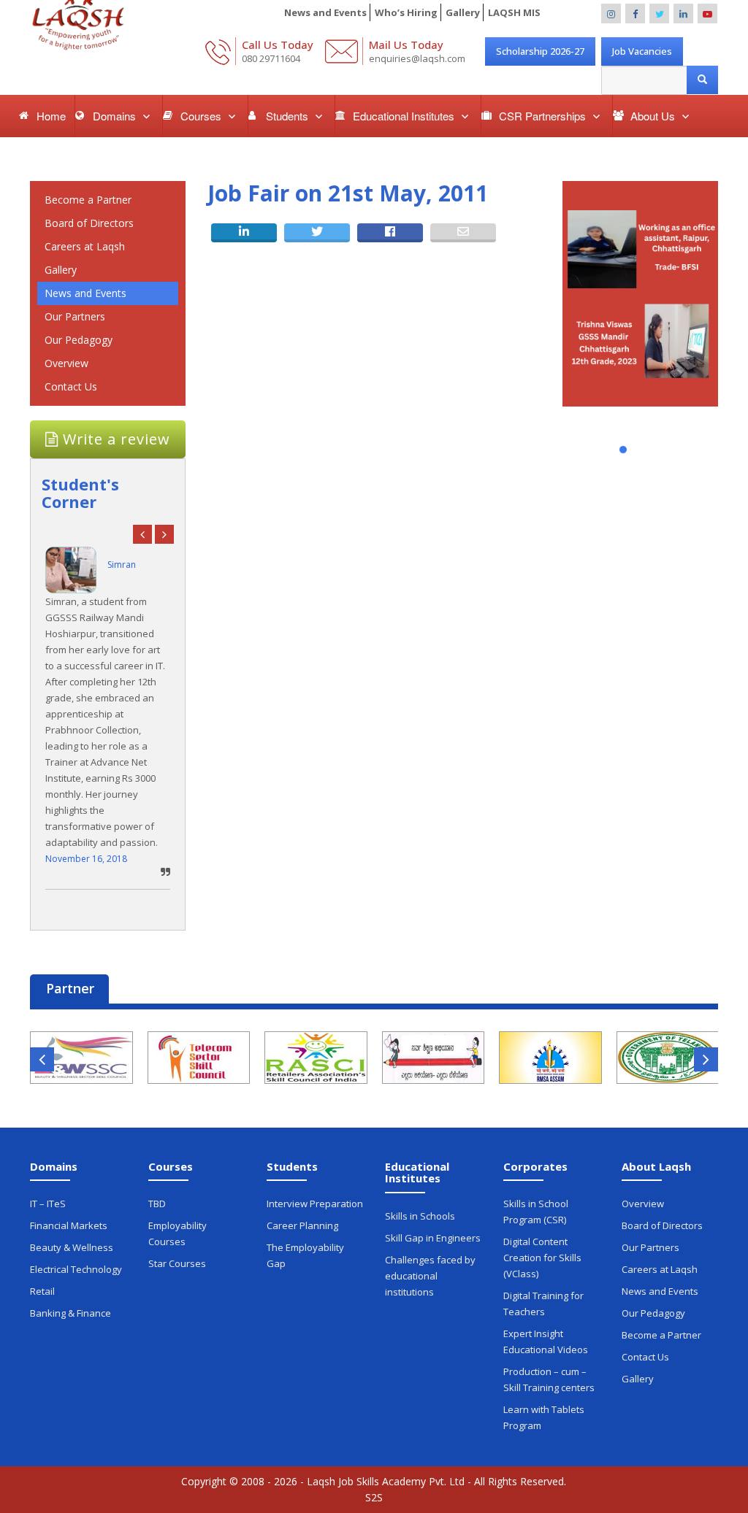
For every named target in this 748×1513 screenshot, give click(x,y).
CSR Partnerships (544, 115)
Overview (66, 363)
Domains (116, 115)
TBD (157, 1203)
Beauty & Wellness (71, 1247)
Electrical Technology (76, 1269)
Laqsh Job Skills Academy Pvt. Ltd (386, 1481)
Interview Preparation (315, 1203)
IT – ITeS (48, 1203)
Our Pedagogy (78, 340)
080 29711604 (271, 58)
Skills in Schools (420, 1216)
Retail (42, 1291)
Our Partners (75, 316)
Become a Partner (88, 200)
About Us (654, 115)
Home (51, 115)
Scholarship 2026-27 (540, 51)
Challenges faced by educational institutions (430, 1275)
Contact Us (71, 386)
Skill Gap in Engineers (433, 1237)
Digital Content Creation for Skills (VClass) (542, 1257)
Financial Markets (68, 1225)
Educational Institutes (405, 115)
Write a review (114, 439)
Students (288, 115)
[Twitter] (659, 13)
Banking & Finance (70, 1313)
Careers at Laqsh (85, 246)
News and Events (325, 12)
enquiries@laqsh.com (417, 58)
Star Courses (177, 1263)
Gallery (463, 12)
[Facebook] (635, 13)
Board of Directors (89, 223)
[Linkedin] (683, 13)
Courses (202, 115)
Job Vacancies (642, 51)
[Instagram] (611, 13)
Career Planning (302, 1225)
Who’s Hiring (406, 12)
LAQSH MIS (514, 12)
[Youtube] (707, 13)
